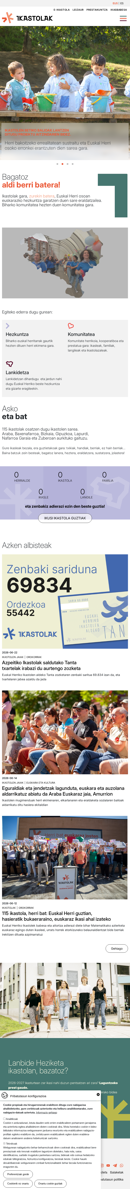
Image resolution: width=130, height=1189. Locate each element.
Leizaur (78, 9)
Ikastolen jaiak (13, 657)
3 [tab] (67, 164)
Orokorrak (34, 657)
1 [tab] (57, 164)
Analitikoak (12, 1118)
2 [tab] (62, 164)
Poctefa (102, 1172)
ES (122, 3)
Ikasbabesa (119, 9)
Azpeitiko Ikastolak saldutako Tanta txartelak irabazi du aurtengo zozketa (41, 665)
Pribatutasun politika (109, 1179)
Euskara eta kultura (40, 782)
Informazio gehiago (46, 1112)
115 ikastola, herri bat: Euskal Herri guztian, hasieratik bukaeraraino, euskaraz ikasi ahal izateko (56, 916)
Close (98, 1094)
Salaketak (116, 1172)
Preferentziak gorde (18, 1174)
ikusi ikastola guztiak (65, 518)
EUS (115, 3)
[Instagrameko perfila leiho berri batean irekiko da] (102, 1165)
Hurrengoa (126, 93)
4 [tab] (72, 164)
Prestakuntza (97, 9)
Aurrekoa (3, 93)
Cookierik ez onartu (18, 1183)
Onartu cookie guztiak (50, 1183)
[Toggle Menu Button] (123, 17)
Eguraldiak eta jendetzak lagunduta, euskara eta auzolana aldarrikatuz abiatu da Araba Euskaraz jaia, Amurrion (63, 791)
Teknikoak (11, 1143)
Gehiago (117, 948)
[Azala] (27, 17)
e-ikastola (62, 9)
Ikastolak (9, 907)
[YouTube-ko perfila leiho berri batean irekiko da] (108, 1165)
